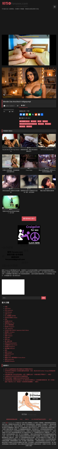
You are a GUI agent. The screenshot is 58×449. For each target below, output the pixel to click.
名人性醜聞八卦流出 (10, 315)
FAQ (21, 419)
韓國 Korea (8, 355)
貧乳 (6, 350)
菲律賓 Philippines (10, 346)
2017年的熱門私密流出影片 (38, 419)
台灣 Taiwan (8, 314)
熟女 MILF (7, 337)
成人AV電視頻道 (9, 324)
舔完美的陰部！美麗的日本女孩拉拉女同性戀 (17, 378)
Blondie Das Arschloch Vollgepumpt (29, 123)
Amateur (34, 121)
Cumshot (49, 123)
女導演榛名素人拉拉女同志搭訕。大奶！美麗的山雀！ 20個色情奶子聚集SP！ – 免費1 (28, 374)
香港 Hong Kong (9, 359)
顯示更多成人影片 (29, 218)
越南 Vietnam (8, 352)
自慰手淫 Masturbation (11, 343)
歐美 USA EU (8, 334)
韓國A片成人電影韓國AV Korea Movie (15, 357)
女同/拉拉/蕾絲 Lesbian (11, 317)
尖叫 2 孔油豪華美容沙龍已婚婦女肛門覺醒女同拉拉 (19, 369)
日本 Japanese (9, 328)
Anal (40, 121)
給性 (7, 422)
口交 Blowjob (8, 312)
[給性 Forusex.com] (29, 4)
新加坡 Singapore (9, 326)
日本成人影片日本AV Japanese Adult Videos (17, 330)
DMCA (27, 419)
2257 (50, 419)
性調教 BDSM (8, 321)
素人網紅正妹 (8, 341)
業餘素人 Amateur (9, 332)
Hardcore (23, 126)
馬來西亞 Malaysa (9, 361)
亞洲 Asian (8, 308)
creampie (42, 123)
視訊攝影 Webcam (25, 121)
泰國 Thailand (8, 335)
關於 (24, 105)
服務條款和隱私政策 (11, 419)
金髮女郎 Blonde (9, 354)
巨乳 (6, 319)
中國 (6, 306)
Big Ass (45, 121)
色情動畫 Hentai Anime (11, 345)
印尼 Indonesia (9, 310)
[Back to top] (53, 444)
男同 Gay (7, 339)
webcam (30, 126)
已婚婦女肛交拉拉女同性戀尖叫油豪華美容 (16, 376)
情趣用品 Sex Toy (9, 323)
